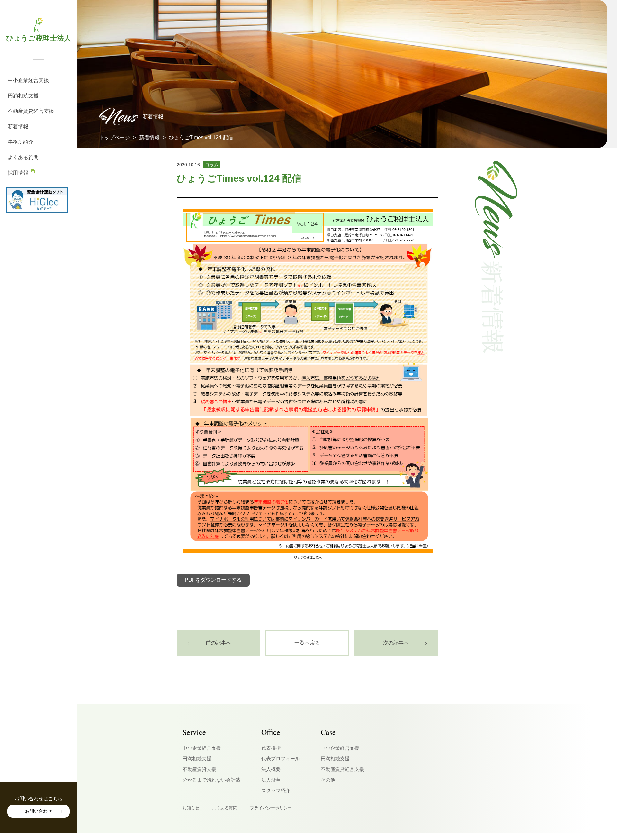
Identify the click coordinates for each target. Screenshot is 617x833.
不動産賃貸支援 (199, 769)
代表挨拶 (271, 748)
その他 (328, 780)
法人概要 (271, 769)
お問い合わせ (38, 811)
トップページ (114, 137)
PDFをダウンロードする (213, 580)
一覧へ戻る (307, 642)
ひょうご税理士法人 (38, 37)
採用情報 (18, 173)
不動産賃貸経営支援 (31, 111)
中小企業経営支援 (28, 80)
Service (194, 732)
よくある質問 (23, 157)
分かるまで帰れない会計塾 (211, 780)
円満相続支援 (23, 95)
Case (328, 732)
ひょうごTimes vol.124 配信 (239, 178)
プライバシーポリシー (271, 807)
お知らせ (191, 807)
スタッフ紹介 (275, 790)
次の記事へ (396, 642)
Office (270, 732)
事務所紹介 (20, 142)
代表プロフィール (280, 758)
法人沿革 (271, 780)
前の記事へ (218, 642)
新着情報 (18, 126)
